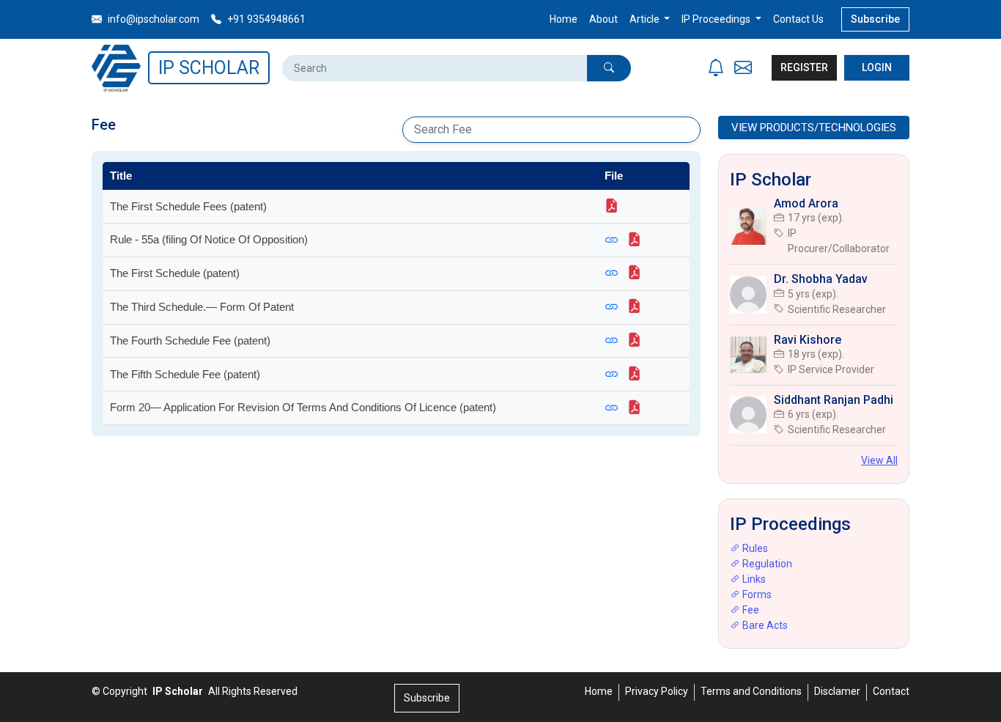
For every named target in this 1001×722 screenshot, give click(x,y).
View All (879, 460)
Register (804, 67)
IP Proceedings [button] (717, 19)
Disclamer (837, 691)
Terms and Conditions (751, 691)
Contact (891, 691)
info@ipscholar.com (152, 19)
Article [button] (645, 19)
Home (563, 19)
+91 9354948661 (265, 19)
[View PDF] (614, 205)
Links (753, 579)
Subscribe (875, 19)
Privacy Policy (656, 691)
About (603, 19)
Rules (754, 548)
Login (877, 67)
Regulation (766, 564)
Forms (756, 594)
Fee (749, 610)
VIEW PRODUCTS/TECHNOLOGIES (813, 127)
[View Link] (616, 239)
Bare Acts (764, 625)
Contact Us (798, 19)
